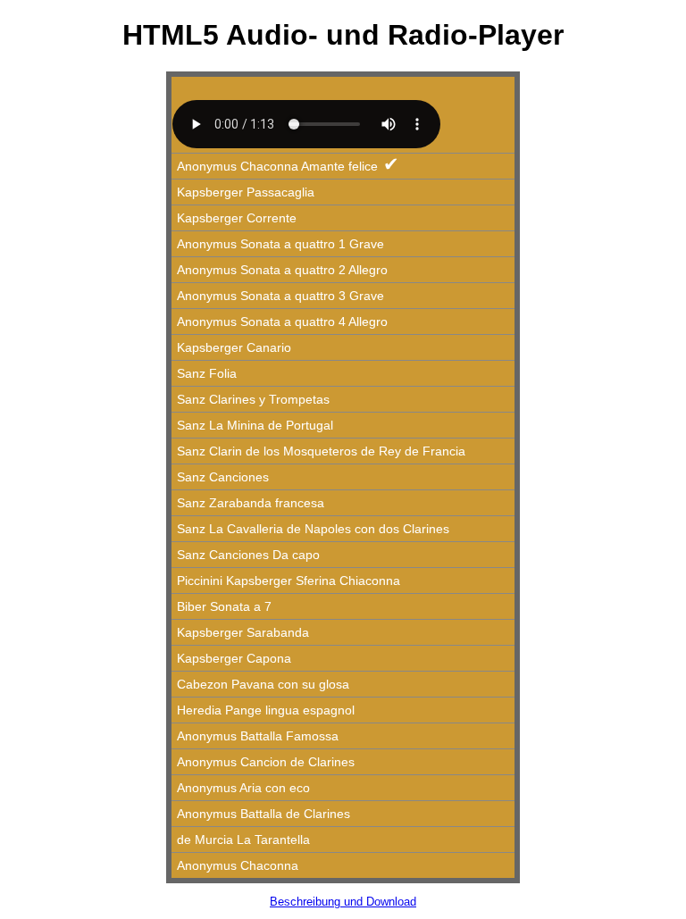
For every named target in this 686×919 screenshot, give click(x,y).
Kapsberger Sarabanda (243, 632)
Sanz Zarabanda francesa (250, 503)
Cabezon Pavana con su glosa (263, 684)
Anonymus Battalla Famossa (258, 736)
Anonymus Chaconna (237, 865)
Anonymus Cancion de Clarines (266, 762)
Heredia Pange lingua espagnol (266, 710)
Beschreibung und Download (343, 901)
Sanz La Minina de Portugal (255, 425)
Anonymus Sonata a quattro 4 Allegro (282, 321)
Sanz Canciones (223, 477)
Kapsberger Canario (234, 347)
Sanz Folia (207, 373)
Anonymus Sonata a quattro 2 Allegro (282, 270)
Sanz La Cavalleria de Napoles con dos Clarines (313, 529)
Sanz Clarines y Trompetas (253, 399)
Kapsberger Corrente (237, 218)
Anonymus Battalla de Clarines (263, 813)
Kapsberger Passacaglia (245, 192)
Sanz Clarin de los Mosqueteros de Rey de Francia (321, 451)
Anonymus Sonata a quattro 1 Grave (280, 244)
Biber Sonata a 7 (224, 606)
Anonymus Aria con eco (243, 788)
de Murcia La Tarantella (243, 839)
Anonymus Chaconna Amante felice (288, 164)
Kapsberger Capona (234, 658)
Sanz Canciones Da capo (248, 554)
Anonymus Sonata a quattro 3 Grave (280, 295)
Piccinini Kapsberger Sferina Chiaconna (288, 580)
